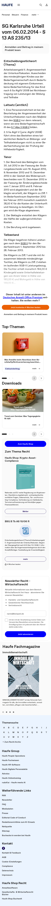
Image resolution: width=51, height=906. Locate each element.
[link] (6, 14)
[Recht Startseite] (8, 5)
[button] (25, 307)
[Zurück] (34, 378)
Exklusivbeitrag (12, 369)
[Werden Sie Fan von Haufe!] (3, 848)
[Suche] (40, 4)
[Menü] (18, 4)
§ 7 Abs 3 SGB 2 (20, 127)
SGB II (24, 243)
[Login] (46, 4)
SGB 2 (16, 120)
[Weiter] (41, 378)
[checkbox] (6, 620)
